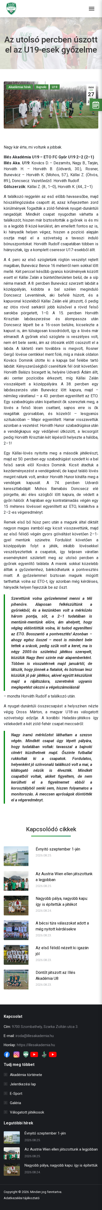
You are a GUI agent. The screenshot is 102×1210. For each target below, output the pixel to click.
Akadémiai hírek (19, 87)
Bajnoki (41, 87)
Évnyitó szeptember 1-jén (58, 849)
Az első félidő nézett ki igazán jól (62, 950)
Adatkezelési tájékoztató (22, 1198)
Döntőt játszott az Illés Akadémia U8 (55, 975)
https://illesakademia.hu (36, 1045)
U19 (54, 87)
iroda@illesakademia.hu (35, 1036)
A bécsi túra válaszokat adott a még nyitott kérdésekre (62, 926)
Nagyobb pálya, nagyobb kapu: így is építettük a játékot (62, 901)
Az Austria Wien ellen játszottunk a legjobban (64, 876)
